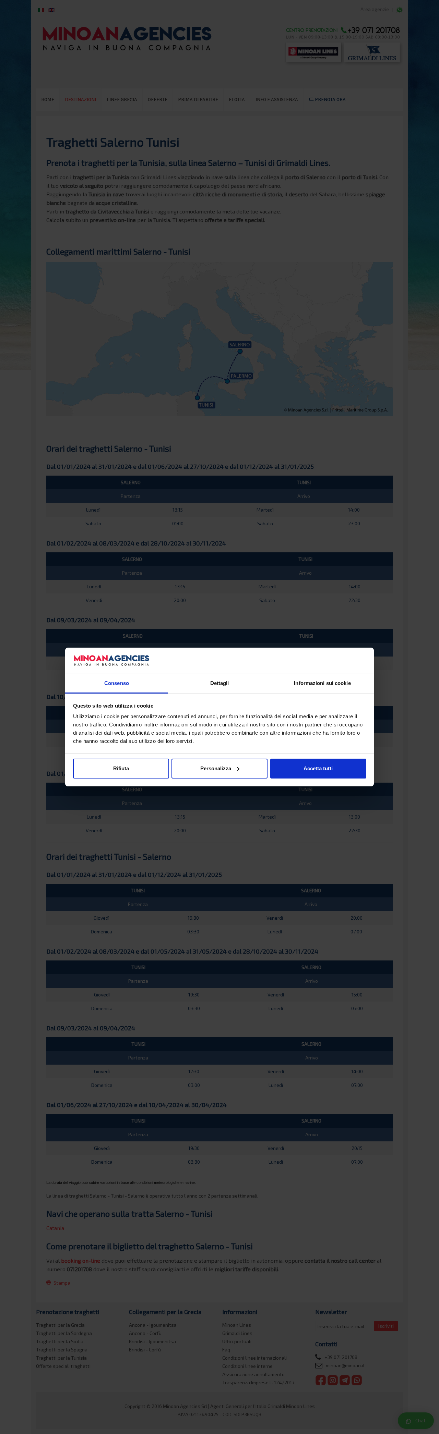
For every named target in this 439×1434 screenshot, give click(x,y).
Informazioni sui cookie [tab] (322, 683)
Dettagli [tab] (219, 683)
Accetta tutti (318, 768)
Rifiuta (121, 768)
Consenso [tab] (116, 683)
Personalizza (215, 768)
